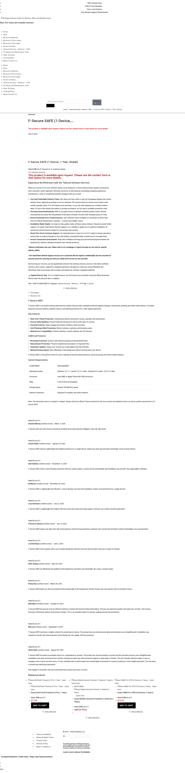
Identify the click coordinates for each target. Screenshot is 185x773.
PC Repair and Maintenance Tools (16, 52)
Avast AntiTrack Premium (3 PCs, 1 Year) (48, 692)
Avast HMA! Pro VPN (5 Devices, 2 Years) (135, 692)
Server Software (9, 46)
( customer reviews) (36, 172)
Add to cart (40, 705)
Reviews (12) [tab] (35, 296)
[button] (70, 288)
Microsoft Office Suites (12, 40)
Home (5, 32)
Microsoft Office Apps (11, 43)
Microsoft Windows (10, 38)
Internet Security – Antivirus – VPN (16, 49)
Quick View (79, 696)
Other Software (9, 55)
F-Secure (90, 284)
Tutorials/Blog (8, 58)
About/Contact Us (10, 61)
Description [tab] (34, 293)
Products (50, 105)
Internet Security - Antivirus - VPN (80, 109)
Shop (5, 35)
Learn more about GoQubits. (77, 752)
